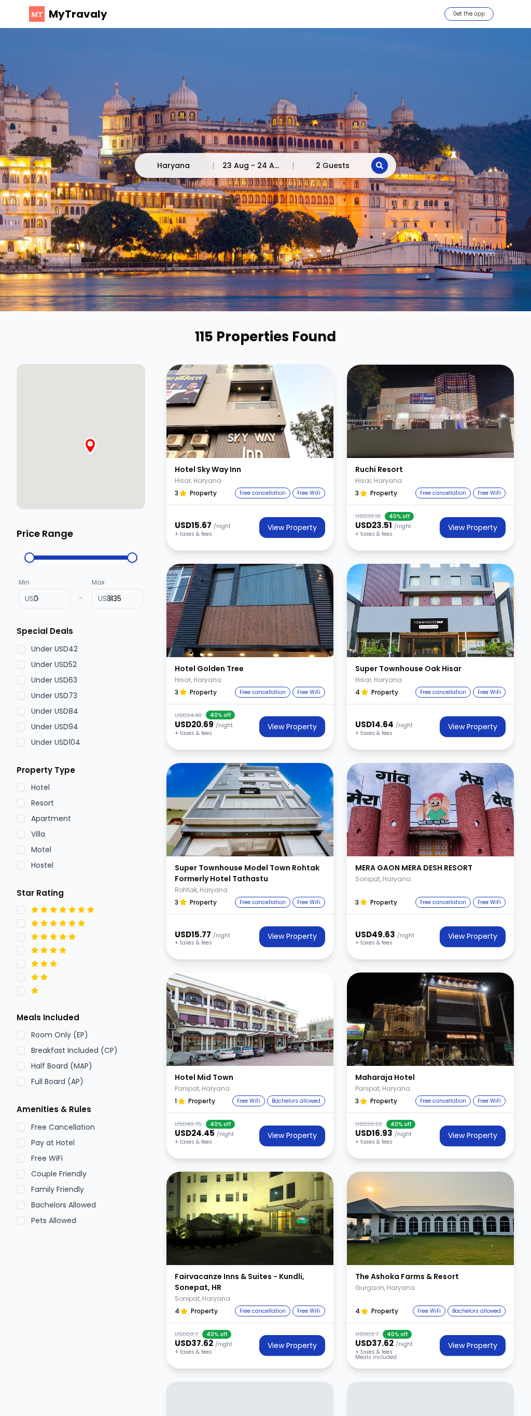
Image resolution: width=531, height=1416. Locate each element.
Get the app (469, 14)
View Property (292, 527)
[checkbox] (21, 649)
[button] (249, 411)
